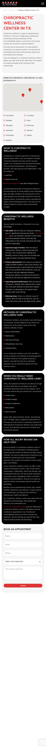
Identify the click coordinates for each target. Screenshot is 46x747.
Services (12, 10)
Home (5, 10)
